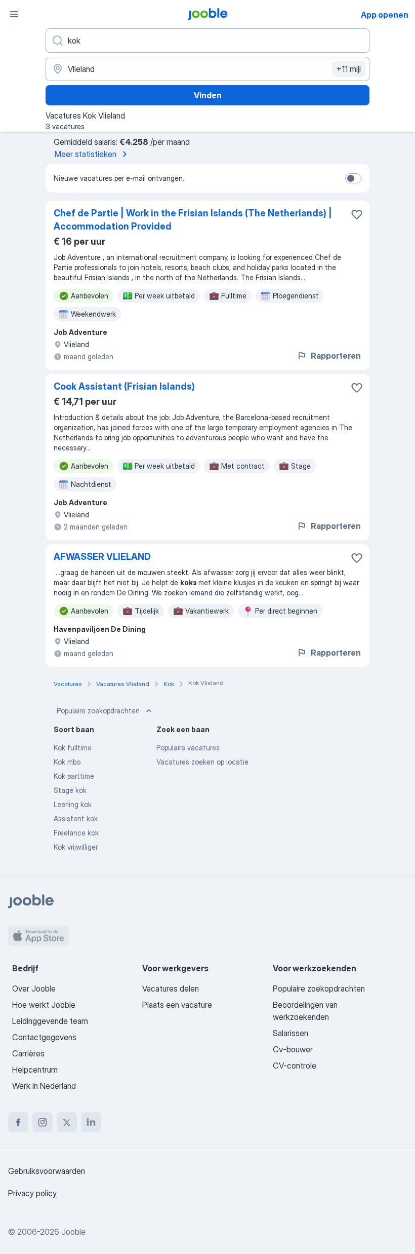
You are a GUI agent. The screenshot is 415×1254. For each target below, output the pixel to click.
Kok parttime (74, 776)
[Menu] (14, 14)
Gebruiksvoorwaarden (46, 1171)
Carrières (28, 1053)
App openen (384, 15)
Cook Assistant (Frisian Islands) (124, 386)
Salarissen (290, 1033)
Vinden (208, 95)
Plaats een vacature (177, 1005)
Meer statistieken (85, 154)
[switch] (353, 178)
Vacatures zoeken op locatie (202, 761)
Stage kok (70, 790)
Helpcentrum (35, 1070)
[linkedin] (91, 1122)
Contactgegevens (44, 1037)
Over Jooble (34, 988)
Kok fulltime (73, 747)
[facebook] (18, 1122)
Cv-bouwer (293, 1049)
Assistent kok (76, 818)
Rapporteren (336, 356)
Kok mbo (67, 761)
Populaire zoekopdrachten (98, 710)
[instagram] (42, 1122)
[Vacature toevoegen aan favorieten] (356, 214)
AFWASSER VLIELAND (102, 556)
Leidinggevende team (50, 1021)
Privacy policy (32, 1193)
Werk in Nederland (44, 1086)
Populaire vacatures (188, 747)
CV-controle (294, 1065)
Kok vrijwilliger (76, 847)
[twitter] (67, 1122)
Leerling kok (73, 804)
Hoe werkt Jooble (43, 1005)
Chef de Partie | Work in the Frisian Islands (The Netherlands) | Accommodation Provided (193, 220)
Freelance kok (76, 832)
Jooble (73, 1232)
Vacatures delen (170, 988)
